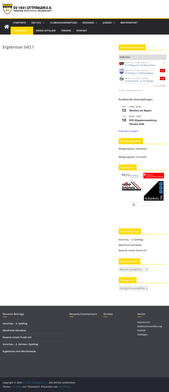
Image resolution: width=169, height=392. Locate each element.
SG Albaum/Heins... (149, 65)
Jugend (107, 22)
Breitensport (128, 22)
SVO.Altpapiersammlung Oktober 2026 (143, 122)
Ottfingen (142, 334)
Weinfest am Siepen (140, 110)
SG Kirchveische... (132, 81)
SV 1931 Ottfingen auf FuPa (130, 90)
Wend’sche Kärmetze (130, 245)
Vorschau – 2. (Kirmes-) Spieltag (20, 344)
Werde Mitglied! (46, 30)
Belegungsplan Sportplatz (133, 148)
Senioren (88, 22)
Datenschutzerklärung (149, 326)
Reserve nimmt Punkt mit (133, 250)
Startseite (19, 22)
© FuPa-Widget (159, 85)
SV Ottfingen (130, 73)
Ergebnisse (20, 30)
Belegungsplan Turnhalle (133, 156)
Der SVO (36, 22)
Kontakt (81, 30)
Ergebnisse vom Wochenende (19, 351)
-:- (164, 62)
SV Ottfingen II (131, 65)
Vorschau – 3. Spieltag (131, 239)
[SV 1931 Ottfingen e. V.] (7, 27)
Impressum (143, 322)
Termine (66, 30)
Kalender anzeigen (128, 131)
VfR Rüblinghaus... (147, 73)
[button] (43, 22)
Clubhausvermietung (63, 22)
